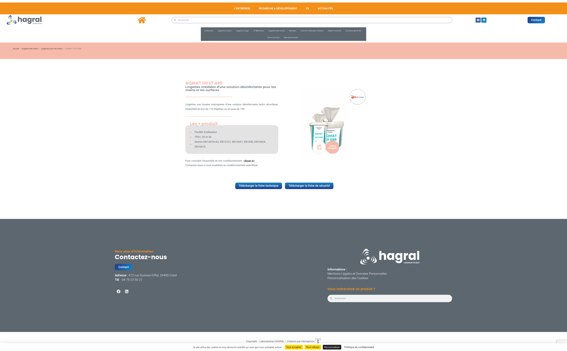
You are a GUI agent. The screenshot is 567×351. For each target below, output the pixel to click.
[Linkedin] (483, 20)
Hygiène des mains (276, 31)
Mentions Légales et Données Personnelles (357, 273)
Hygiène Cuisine (225, 31)
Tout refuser (313, 347)
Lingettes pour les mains (51, 48)
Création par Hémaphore (301, 341)
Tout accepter (294, 347)
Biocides (292, 31)
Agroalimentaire (291, 37)
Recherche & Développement (278, 8)
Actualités (325, 8)
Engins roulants (334, 31)
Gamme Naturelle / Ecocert (312, 31)
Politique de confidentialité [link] (359, 347)
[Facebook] (478, 20)
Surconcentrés (274, 37)
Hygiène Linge (242, 31)
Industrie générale (353, 31)
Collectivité (208, 31)
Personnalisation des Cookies (348, 278)
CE (307, 8)
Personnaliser (332, 347)
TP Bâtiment (258, 31)
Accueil (16, 48)
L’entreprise (242, 8)
